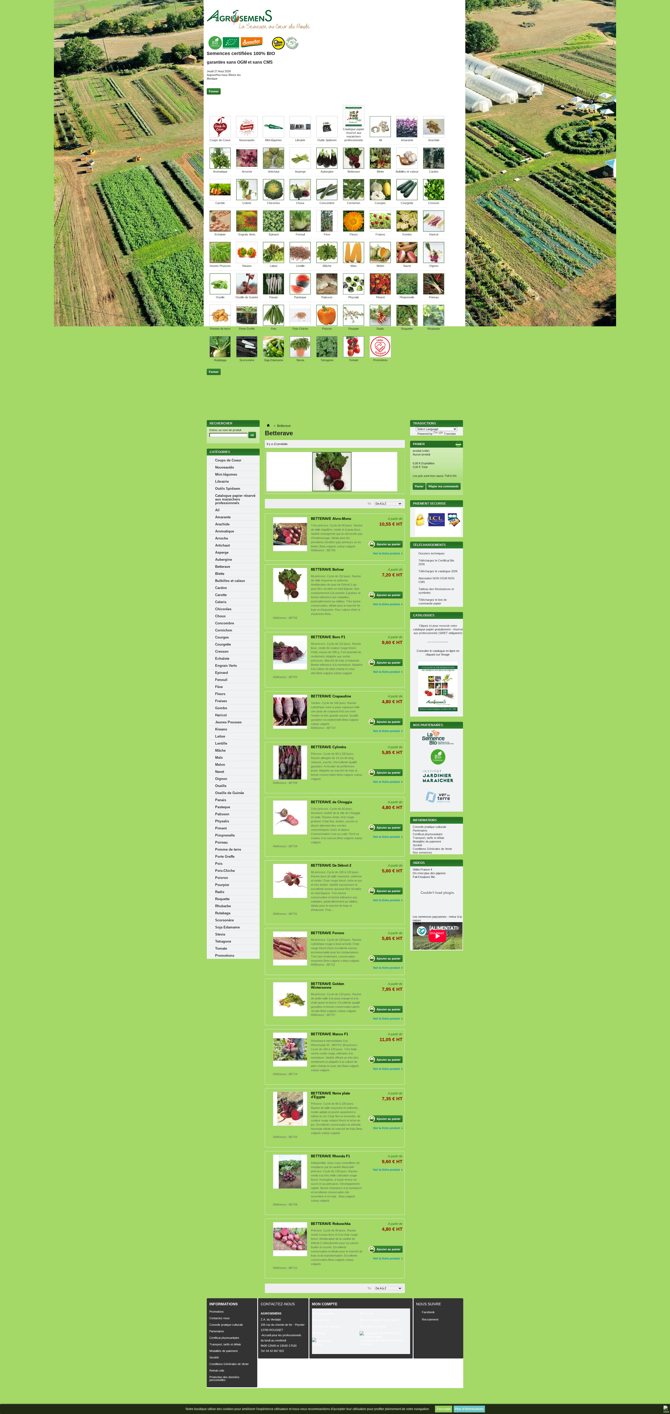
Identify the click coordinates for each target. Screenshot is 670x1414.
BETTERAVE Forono (327, 933)
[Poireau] (433, 293)
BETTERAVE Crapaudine (331, 696)
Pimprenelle (407, 297)
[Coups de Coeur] (220, 136)
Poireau (434, 297)
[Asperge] (300, 167)
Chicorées (273, 203)
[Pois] (273, 325)
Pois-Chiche (300, 328)
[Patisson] (327, 293)
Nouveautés (247, 140)
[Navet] (407, 262)
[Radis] (380, 325)
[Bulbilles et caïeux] (407, 167)
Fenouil (300, 234)
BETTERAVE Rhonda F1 (330, 1156)
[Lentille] (300, 262)
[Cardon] (433, 167)
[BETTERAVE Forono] (290, 948)
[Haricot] (433, 230)
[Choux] (300, 199)
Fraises (380, 234)
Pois (273, 328)
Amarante (407, 140)
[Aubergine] (327, 167)
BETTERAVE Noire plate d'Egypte (330, 1095)
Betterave (354, 171)
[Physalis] (353, 293)
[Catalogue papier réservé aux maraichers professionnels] (353, 125)
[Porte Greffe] (247, 325)
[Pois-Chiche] (300, 325)
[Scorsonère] (247, 356)
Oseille (220, 297)
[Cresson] (433, 199)
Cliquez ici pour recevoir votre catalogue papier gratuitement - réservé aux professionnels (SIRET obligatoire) (438, 629)
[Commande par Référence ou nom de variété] (383, 1335)
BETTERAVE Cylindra (328, 747)
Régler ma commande (443, 486)
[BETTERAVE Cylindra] (290, 762)
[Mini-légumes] (273, 136)
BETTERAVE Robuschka (330, 1224)
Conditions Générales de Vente (432, 848)
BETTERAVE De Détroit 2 (331, 865)
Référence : (319, 550)
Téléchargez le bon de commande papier (432, 601)
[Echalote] (220, 230)
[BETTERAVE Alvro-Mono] (290, 534)
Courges (380, 203)
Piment (380, 297)
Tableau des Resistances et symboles (436, 590)
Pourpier (353, 328)
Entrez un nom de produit (225, 430)
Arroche (247, 171)
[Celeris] (247, 199)
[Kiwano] (247, 262)
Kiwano (247, 265)
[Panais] (273, 293)
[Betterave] (353, 167)
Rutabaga (220, 360)
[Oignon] (433, 262)
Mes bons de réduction (326, 1326)
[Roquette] (407, 325)
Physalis (353, 297)
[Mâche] (327, 262)
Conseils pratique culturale (429, 826)
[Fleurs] (353, 230)
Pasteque (300, 297)
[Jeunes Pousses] (220, 262)
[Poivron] (327, 325)
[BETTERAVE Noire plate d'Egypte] (290, 1109)
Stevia (300, 360)
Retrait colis (216, 1370)
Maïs (353, 265)
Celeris (246, 203)
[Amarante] (407, 136)
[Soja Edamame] (273, 356)
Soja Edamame (273, 360)
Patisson (326, 297)
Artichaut (273, 171)
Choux (300, 203)
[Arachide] (433, 136)
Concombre (327, 203)
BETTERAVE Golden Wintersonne (327, 985)
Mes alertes (324, 1341)
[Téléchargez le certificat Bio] (253, 49)
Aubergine (327, 171)
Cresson (433, 203)
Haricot (433, 234)
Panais (273, 297)
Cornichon (353, 203)
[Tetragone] (327, 356)
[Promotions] (380, 356)
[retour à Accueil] (268, 426)
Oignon (433, 265)
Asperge (300, 171)
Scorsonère (246, 360)
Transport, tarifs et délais (428, 837)
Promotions (380, 360)
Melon (380, 265)
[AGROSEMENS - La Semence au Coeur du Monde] (258, 19)
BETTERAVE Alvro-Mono (331, 519)
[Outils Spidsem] (327, 136)
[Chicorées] (273, 199)
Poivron (327, 328)
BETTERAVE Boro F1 (328, 637)
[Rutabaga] (220, 356)
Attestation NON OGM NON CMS (436, 580)
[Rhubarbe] (433, 325)
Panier (419, 444)
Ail (380, 140)
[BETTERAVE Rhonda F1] (290, 1171)
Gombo (407, 234)
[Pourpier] (353, 325)
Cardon (433, 171)
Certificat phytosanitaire (428, 834)
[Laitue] (273, 262)
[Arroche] (247, 167)
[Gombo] (407, 230)
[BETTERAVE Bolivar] (290, 585)
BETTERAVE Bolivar (327, 569)
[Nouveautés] (247, 136)
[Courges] (380, 199)
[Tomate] (353, 356)
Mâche (327, 265)
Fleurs (354, 234)
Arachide (433, 140)
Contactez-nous (219, 1318)
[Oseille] (220, 293)
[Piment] (380, 293)
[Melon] (380, 262)
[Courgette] (407, 199)
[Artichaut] (273, 167)
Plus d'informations (469, 1409)
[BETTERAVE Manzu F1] (290, 1049)
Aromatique (220, 171)
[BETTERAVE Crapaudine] (290, 712)
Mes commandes (323, 1313)
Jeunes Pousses (220, 265)
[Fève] (327, 230)
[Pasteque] (300, 293)
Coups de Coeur (220, 140)
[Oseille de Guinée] (247, 293)
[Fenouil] (300, 230)
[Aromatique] (220, 167)
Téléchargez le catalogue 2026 (437, 571)
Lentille (300, 265)
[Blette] (380, 167)
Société (417, 845)
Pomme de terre (220, 328)
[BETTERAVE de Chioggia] (290, 817)
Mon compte (324, 1304)
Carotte (220, 203)
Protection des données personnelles (224, 1379)
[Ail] (380, 136)
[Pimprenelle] (407, 293)
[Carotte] (220, 199)
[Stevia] (300, 356)
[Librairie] (300, 136)
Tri (369, 503)
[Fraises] (380, 230)
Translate (450, 433)
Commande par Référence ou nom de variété (382, 1342)
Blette (380, 171)
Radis (380, 328)
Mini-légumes (273, 140)
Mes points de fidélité (373, 1326)
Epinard (273, 234)
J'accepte (443, 1409)
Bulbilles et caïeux (407, 171)
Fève (327, 234)
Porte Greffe (247, 328)
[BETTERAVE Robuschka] (290, 1239)
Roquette (407, 328)
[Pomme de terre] (220, 325)
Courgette (407, 203)
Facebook (428, 1312)
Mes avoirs (367, 1313)
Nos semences (422, 852)
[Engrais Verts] (247, 230)
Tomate (353, 360)
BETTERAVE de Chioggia (331, 802)
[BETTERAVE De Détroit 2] (290, 881)
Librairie (300, 140)
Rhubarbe (433, 328)
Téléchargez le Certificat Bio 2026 (436, 562)
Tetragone (327, 360)
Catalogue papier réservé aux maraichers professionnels (235, 499)
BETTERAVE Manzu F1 (329, 1034)
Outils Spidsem (327, 140)
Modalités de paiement (427, 841)
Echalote (220, 234)
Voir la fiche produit (386, 553)
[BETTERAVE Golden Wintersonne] (290, 999)
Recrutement (430, 1319)
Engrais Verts (246, 234)
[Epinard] (273, 230)
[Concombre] (327, 199)
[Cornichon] (353, 199)
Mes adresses (321, 1320)
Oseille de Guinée (247, 297)
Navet (407, 265)
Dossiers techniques (431, 553)
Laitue (273, 265)
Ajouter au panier (388, 544)
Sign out (317, 1344)
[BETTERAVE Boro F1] (290, 652)
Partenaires (420, 830)
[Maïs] (353, 262)
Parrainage (319, 1333)
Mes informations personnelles (379, 1320)
